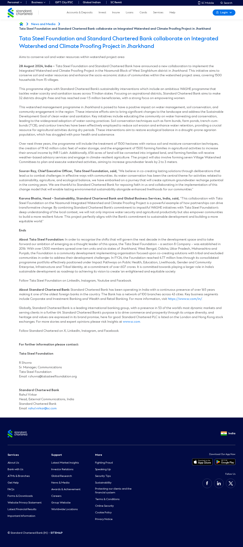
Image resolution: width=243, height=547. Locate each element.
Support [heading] (56, 455)
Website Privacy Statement (25, 502)
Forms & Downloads (20, 496)
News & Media (60, 482)
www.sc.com (131, 322)
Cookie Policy (103, 512)
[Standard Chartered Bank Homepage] (21, 24)
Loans (129, 12)
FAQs (11, 489)
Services (158, 12)
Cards (143, 12)
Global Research (61, 476)
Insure (116, 12)
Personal (13, 2)
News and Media (43, 24)
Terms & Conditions (107, 499)
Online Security (104, 506)
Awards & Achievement (65, 489)
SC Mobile (207, 3)
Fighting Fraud (104, 462)
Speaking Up (103, 469)
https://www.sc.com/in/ (185, 299)
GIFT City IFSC (64, 2)
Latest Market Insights (65, 462)
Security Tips (103, 476)
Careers (56, 496)
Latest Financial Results (22, 509)
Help (172, 12)
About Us (13, 462)
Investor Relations (62, 469)
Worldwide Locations (64, 509)
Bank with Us (15, 469)
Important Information (21, 516)
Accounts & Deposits (80, 12)
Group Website (61, 502)
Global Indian (92, 2)
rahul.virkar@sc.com (42, 408)
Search (228, 3)
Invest (102, 12)
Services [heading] (13, 455)
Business (37, 2)
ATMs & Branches (19, 476)
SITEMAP (56, 533)
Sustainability (103, 482)
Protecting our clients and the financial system (113, 490)
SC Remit (116, 2)
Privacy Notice (104, 519)
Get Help (13, 482)
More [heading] (98, 455)
